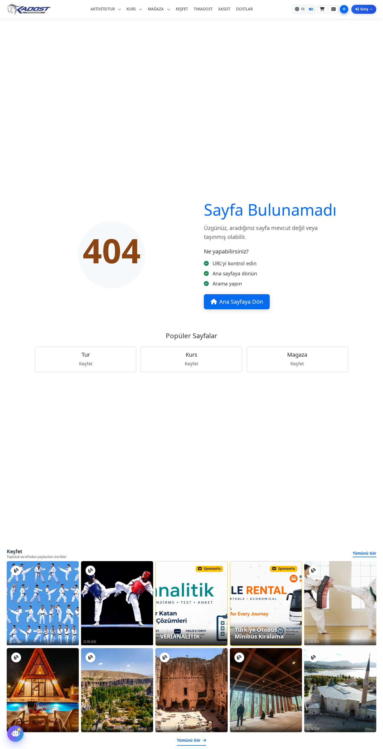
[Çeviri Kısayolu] (311, 9)
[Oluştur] (344, 9)
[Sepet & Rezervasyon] (322, 9)
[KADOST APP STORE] (333, 9)
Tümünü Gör (364, 553)
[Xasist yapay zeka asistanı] (15, 733)
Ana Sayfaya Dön (241, 301)
